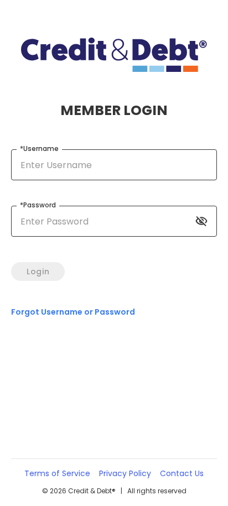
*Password (38, 205)
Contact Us (182, 473)
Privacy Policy (125, 473)
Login (38, 271)
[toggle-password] (201, 221)
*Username (39, 149)
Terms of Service (57, 473)
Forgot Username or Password (73, 311)
